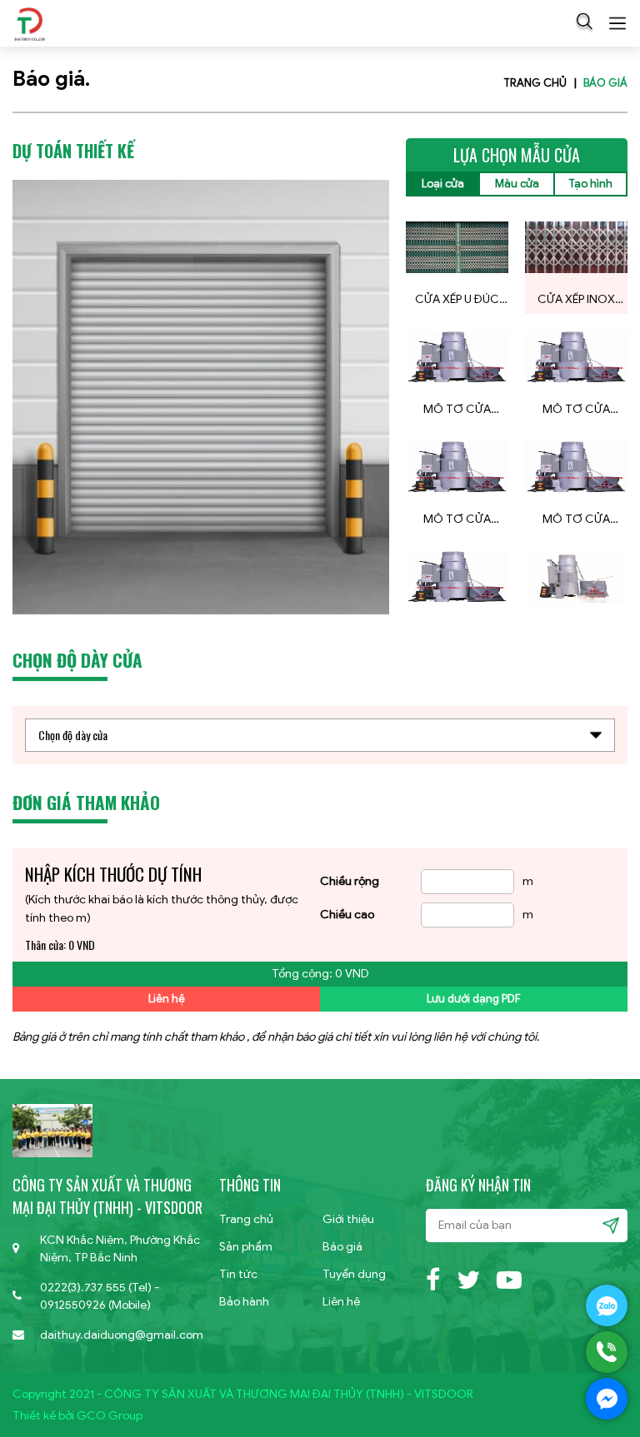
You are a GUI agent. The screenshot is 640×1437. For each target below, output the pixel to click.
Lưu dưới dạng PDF (474, 999)
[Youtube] (509, 1277)
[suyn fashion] (29, 23)
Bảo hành (244, 1302)
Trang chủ (535, 83)
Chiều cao (347, 914)
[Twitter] (468, 1277)
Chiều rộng (349, 881)
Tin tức (238, 1274)
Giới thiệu (348, 1219)
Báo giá (605, 83)
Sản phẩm (245, 1247)
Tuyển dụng (354, 1274)
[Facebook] (433, 1277)
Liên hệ (166, 999)
